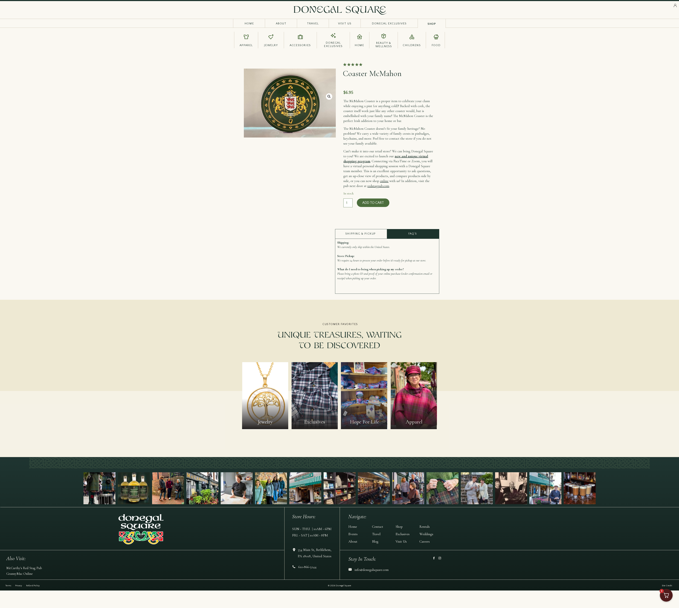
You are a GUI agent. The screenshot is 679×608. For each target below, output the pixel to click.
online (384, 181)
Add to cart (373, 203)
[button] (329, 96)
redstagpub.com (378, 186)
